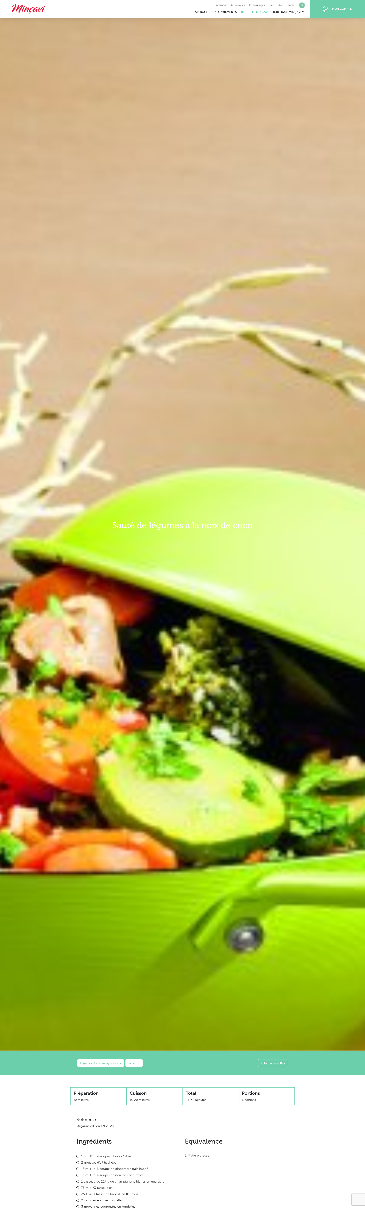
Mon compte (341, 8)
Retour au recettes (273, 1063)
